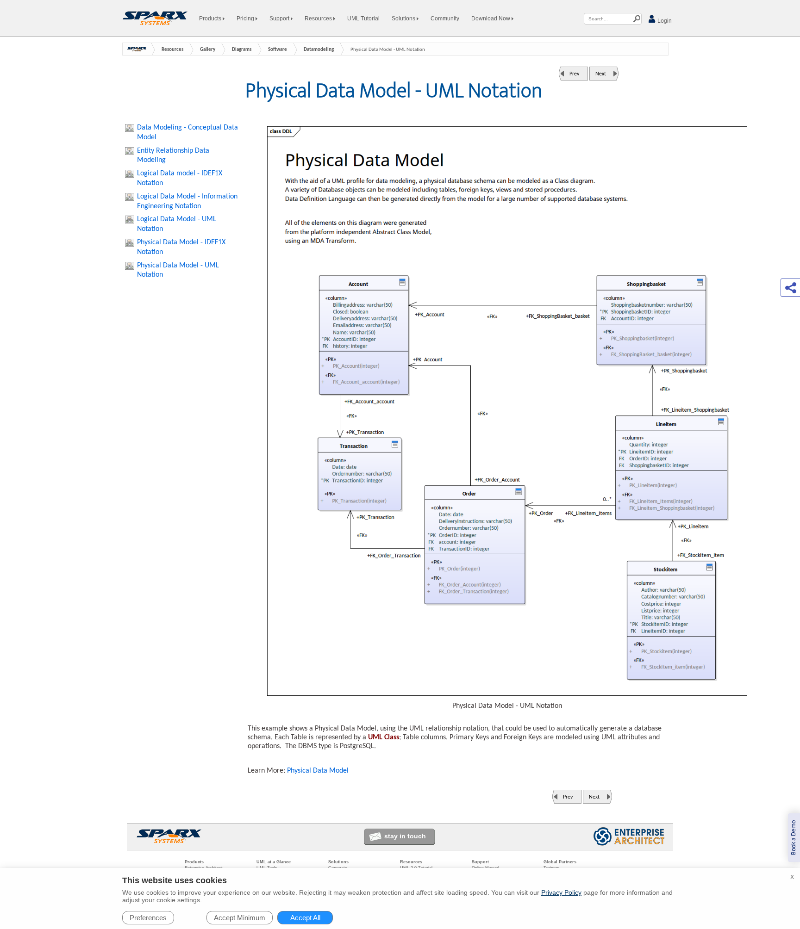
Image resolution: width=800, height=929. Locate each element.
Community (445, 18)
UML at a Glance (273, 862)
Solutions (404, 18)
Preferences (148, 918)
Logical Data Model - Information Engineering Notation (187, 201)
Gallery (207, 49)
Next (600, 74)
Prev (574, 74)
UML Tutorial (363, 18)
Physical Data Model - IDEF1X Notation (181, 247)
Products (211, 18)
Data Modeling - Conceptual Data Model (187, 132)
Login (664, 21)
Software (277, 49)
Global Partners (560, 862)
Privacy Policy (561, 892)
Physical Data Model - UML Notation (178, 270)
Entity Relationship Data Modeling (173, 155)
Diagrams (241, 49)
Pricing (246, 18)
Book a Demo (793, 837)
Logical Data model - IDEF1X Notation (179, 178)
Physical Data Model (318, 770)
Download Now (491, 18)
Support (280, 18)
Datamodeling (319, 49)
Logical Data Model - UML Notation (176, 224)
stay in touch (405, 836)
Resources (319, 18)
